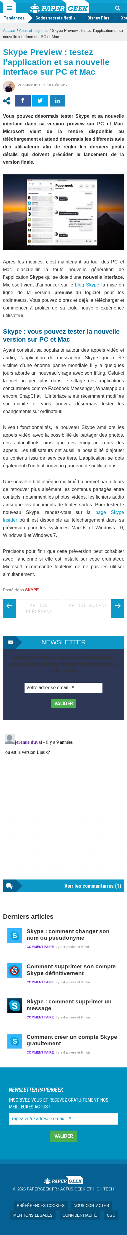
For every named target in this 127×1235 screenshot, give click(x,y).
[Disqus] (63, 805)
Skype (32, 589)
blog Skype (87, 284)
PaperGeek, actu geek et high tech (59, 6)
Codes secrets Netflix (55, 18)
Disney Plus (98, 18)
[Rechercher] (117, 8)
